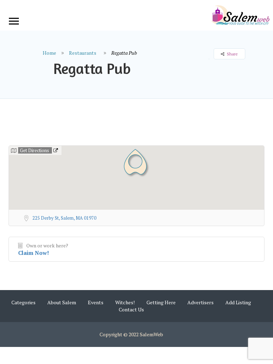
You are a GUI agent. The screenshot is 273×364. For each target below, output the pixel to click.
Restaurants (82, 52)
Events (95, 302)
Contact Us (131, 309)
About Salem (61, 302)
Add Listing (238, 302)
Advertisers (200, 302)
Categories (23, 302)
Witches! (125, 302)
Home (49, 52)
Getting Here (161, 302)
